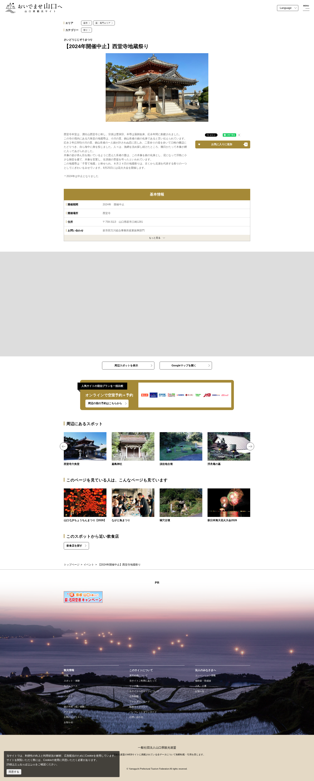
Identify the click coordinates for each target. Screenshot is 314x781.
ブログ (67, 701)
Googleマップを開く (184, 365)
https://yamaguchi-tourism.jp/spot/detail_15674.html (229, 449)
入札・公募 (201, 686)
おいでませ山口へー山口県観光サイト (27, 4)
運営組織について (138, 675)
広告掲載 (134, 696)
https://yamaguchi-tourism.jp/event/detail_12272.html (85, 505)
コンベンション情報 (205, 675)
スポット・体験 (72, 680)
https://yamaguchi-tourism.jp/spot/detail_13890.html (181, 505)
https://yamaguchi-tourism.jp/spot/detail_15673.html (133, 449)
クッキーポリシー (24, 764)
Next (250, 446)
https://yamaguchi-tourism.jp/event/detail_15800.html (133, 505)
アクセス (68, 712)
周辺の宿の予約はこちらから (105, 403)
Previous (64, 446)
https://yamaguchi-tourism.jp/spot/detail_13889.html (181, 449)
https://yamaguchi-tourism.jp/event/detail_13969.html (229, 505)
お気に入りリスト (73, 717)
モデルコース (71, 686)
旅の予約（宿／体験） (75, 706)
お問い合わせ (136, 717)
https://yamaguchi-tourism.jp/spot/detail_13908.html (85, 449)
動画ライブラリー (138, 706)
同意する (14, 771)
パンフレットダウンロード (143, 712)
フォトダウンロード (139, 701)
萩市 (85, 23)
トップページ (71, 564)
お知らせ (68, 722)
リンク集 (134, 686)
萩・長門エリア (103, 23)
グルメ (67, 691)
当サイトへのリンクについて (144, 691)
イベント (89, 564)
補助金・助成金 (203, 680)
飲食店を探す (74, 545)
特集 (66, 675)
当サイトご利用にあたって (143, 680)
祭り (85, 30)
